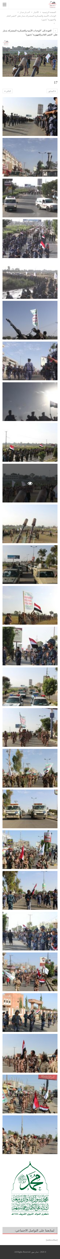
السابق (51, 91)
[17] (30, 116)
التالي (8, 91)
